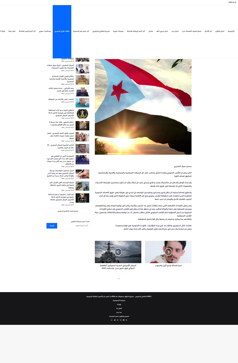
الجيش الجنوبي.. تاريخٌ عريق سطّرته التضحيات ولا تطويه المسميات (60, 66)
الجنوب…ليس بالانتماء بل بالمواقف (61, 99)
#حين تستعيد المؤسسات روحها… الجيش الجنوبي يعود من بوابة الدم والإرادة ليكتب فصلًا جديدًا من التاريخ (60, 173)
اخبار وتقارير (219, 31)
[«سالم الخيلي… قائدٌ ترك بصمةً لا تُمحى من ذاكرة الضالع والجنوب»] (82, 125)
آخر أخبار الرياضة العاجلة (136, 31)
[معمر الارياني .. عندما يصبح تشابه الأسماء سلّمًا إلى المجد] (82, 91)
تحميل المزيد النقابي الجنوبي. (67, 211)
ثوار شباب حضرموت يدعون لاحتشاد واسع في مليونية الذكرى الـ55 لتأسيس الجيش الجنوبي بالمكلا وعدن (61, 198)
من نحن (119, 312)
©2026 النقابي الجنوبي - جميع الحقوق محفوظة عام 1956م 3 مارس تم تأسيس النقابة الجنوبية (119, 296)
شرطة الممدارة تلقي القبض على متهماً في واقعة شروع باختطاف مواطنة (61, 185)
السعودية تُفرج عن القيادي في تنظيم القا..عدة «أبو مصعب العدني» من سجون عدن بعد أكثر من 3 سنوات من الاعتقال (60, 160)
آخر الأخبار (208, 31)
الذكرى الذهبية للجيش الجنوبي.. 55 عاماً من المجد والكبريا (60, 146)
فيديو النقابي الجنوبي (101, 31)
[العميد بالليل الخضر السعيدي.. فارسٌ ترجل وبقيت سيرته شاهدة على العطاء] (82, 136)
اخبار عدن (175, 31)
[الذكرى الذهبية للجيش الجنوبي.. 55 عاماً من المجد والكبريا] (82, 148)
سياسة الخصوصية (119, 300)
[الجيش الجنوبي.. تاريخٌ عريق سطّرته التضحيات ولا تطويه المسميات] (82, 68)
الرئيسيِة (231, 31)
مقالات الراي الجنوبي (62, 31)
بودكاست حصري (45, 31)
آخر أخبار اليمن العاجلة (27, 31)
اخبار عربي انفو (162, 31)
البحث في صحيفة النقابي (80, 221)
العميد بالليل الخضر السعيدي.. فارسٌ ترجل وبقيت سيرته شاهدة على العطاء (60, 136)
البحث (52, 225)
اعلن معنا (11, 31)
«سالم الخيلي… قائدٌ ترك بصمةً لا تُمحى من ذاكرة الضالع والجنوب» (61, 123)
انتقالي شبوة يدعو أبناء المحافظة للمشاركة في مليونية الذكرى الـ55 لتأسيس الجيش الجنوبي (61, 113)
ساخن (151, 31)
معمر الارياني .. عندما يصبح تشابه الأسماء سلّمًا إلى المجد (61, 89)
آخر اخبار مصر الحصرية (81, 31)
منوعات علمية (118, 31)
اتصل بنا (119, 308)
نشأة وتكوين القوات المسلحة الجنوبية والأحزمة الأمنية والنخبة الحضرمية (61, 79)
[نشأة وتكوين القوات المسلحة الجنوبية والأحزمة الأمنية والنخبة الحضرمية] (82, 80)
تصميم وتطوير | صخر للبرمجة (119, 316)
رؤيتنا (119, 304)
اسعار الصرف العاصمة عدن (191, 31)
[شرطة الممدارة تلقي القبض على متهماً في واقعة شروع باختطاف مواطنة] (82, 186)
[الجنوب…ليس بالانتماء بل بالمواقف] (82, 102)
